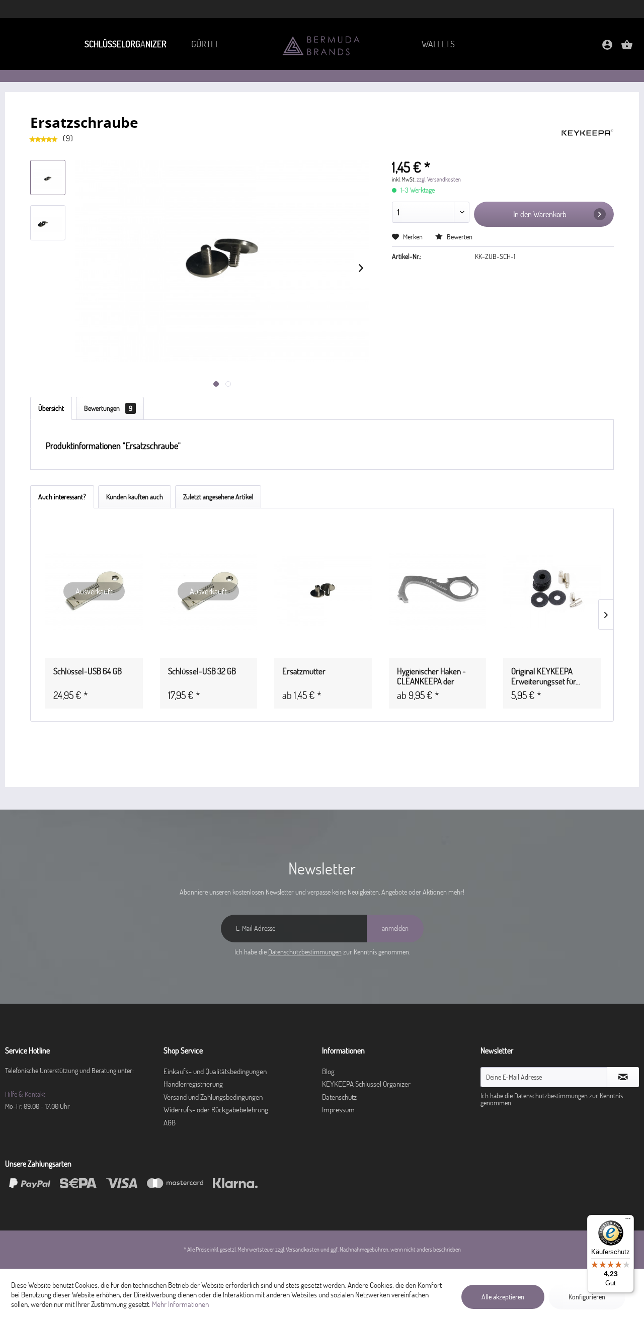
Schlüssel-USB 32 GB (202, 671)
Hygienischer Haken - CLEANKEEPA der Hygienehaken (431, 676)
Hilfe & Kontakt (25, 1094)
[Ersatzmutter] (323, 591)
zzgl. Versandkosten (439, 179)
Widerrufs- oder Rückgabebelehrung (216, 1109)
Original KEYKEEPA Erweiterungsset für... (545, 676)
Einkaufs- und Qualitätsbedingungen (215, 1071)
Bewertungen (108, 408)
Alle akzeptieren (502, 1296)
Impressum (338, 1109)
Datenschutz (339, 1097)
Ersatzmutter (304, 671)
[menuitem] (125, 44)
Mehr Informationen (180, 1304)
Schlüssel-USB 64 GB (87, 671)
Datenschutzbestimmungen (305, 951)
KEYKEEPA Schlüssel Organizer (366, 1084)
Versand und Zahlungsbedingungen (213, 1097)
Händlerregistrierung (193, 1084)
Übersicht (51, 408)
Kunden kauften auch (134, 496)
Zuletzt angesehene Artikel (218, 496)
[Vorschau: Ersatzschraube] (47, 222)
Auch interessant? (62, 496)
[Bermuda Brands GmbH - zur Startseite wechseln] (322, 45)
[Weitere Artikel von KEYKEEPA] (587, 132)
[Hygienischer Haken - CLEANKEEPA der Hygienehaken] (438, 591)
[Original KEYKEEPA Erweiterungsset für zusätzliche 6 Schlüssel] (552, 591)
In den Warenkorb (540, 214)
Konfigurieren (587, 1296)
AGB (170, 1122)
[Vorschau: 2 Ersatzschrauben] (47, 177)
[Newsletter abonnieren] (623, 1077)
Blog (328, 1071)
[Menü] (628, 1221)
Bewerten (458, 236)
